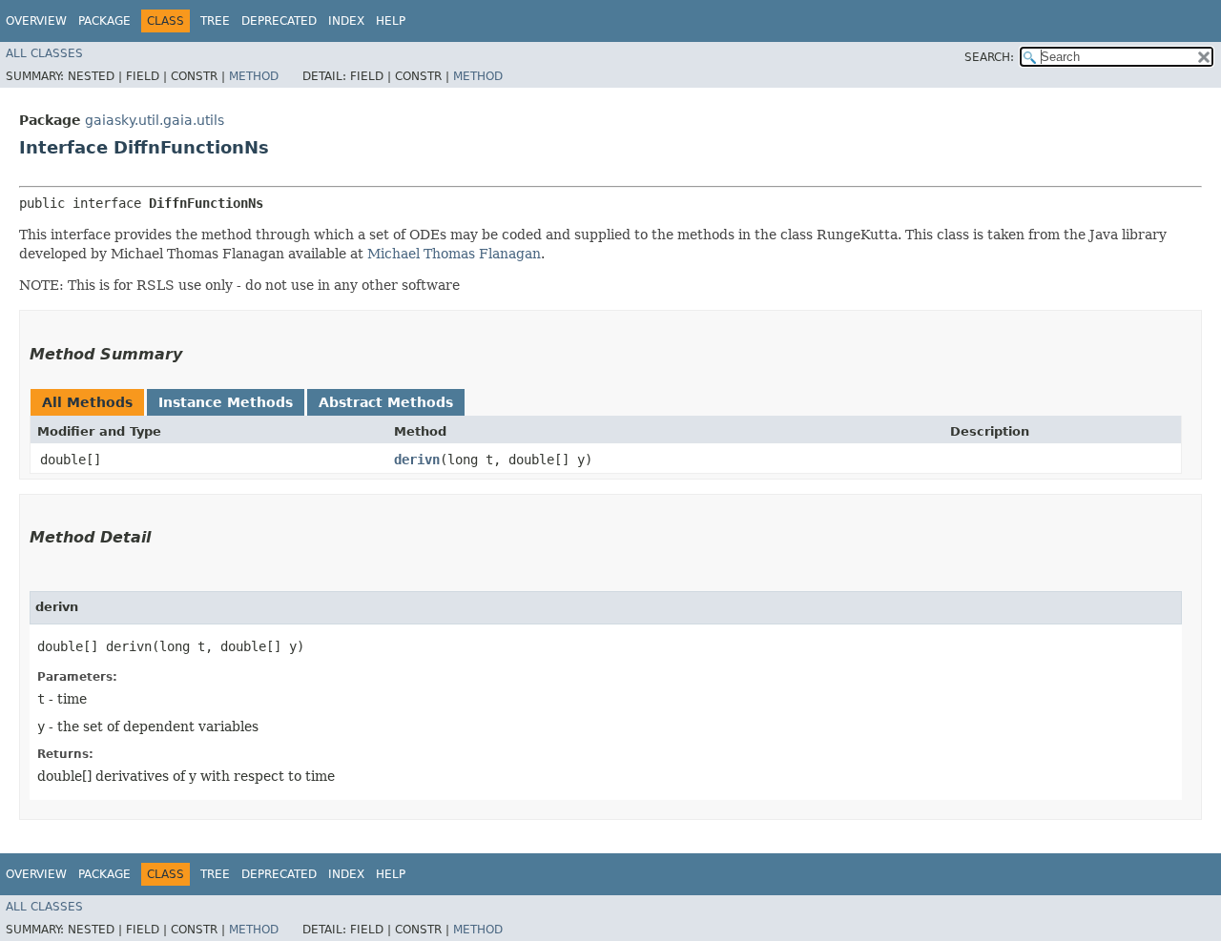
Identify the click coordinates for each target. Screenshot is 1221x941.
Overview (36, 21)
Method (254, 76)
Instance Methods (225, 402)
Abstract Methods (386, 402)
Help (390, 21)
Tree (215, 21)
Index (346, 21)
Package (104, 21)
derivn (417, 459)
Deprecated (279, 21)
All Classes (44, 53)
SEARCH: (989, 57)
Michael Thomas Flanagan (454, 253)
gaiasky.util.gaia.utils (154, 120)
